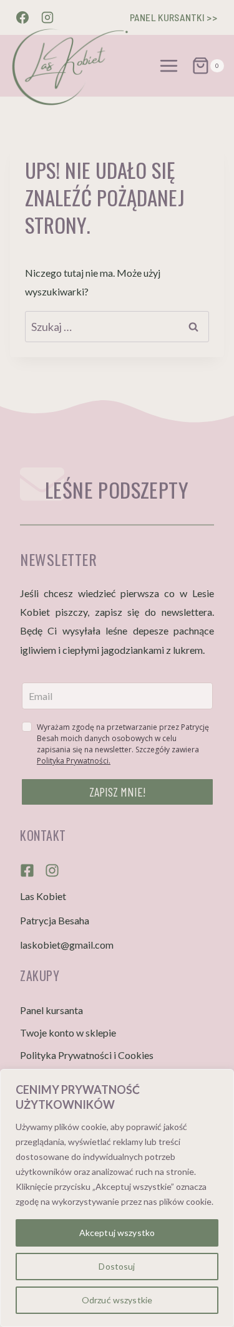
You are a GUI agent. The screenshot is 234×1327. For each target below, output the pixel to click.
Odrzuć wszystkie (117, 1300)
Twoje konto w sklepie (68, 1032)
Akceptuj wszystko (117, 1232)
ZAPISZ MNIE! (117, 791)
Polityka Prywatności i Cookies (87, 1055)
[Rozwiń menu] (169, 65)
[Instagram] (47, 17)
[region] (117, 1198)
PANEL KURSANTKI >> (173, 17)
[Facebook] (22, 17)
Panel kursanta (51, 1010)
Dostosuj (117, 1266)
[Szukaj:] (117, 327)
